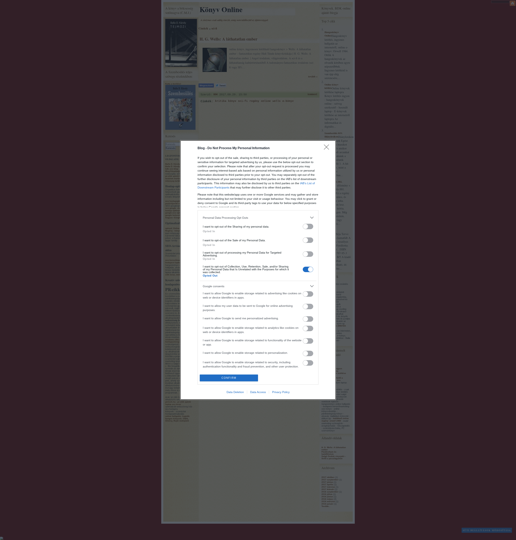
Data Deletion (235, 392)
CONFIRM (229, 377)
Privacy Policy (281, 392)
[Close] (328, 148)
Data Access (258, 392)
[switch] (308, 226)
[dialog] (258, 270)
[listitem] (258, 217)
